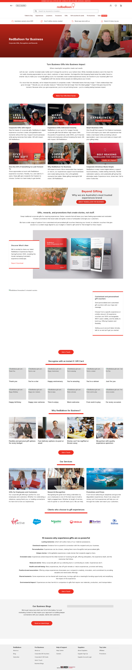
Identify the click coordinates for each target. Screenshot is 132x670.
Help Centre (59, 650)
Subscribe (16, 657)
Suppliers (81, 647)
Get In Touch (38, 660)
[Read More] (104, 122)
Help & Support (61, 647)
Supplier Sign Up (83, 653)
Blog (14, 653)
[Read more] (13, 21)
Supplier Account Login (85, 657)
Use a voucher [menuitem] (21, 6)
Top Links (102, 647)
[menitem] (116, 5)
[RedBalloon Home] (66, 5)
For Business (39, 647)
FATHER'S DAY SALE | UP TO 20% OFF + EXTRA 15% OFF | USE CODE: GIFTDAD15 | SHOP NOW (66, 1)
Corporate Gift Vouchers (42, 653)
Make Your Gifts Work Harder (66, 96)
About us (15, 650)
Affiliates (101, 650)
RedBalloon (17, 647)
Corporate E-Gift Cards (41, 657)
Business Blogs (39, 663)
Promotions (102, 653)
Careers (58, 653)
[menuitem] (110, 5)
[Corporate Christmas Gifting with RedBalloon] (66, 196)
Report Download (17, 263)
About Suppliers (82, 650)
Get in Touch (66, 352)
